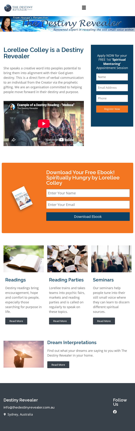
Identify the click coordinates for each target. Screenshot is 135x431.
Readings (15, 279)
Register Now (112, 109)
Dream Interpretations (72, 342)
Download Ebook (88, 216)
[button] (83, 8)
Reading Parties (66, 279)
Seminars (103, 279)
